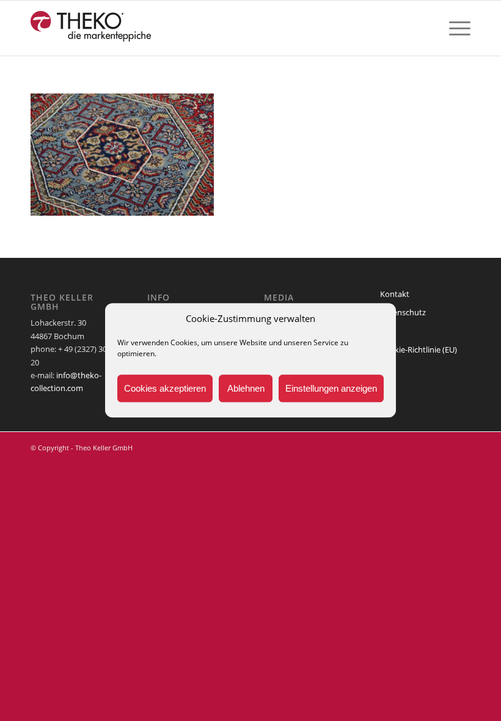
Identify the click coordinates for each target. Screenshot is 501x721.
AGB (387, 330)
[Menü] (453, 28)
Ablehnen (246, 388)
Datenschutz (403, 312)
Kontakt (394, 293)
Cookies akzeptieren (165, 388)
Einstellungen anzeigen (331, 388)
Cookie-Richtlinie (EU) (418, 349)
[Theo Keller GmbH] (91, 28)
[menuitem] (453, 28)
